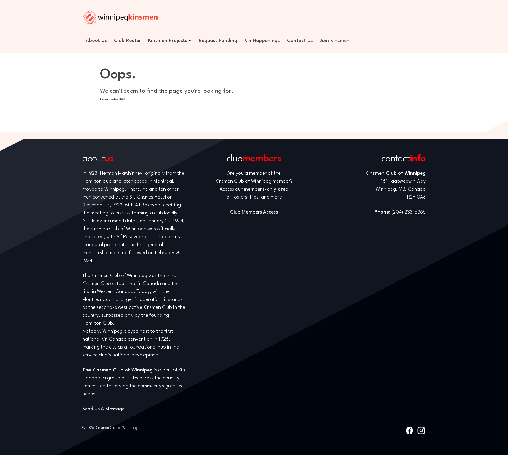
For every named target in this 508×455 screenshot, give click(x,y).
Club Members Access (254, 212)
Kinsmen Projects (167, 40)
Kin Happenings (262, 40)
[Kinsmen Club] (120, 17)
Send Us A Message (103, 408)
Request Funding (218, 40)
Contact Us (300, 40)
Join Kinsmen (335, 40)
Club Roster (127, 40)
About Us (96, 40)
